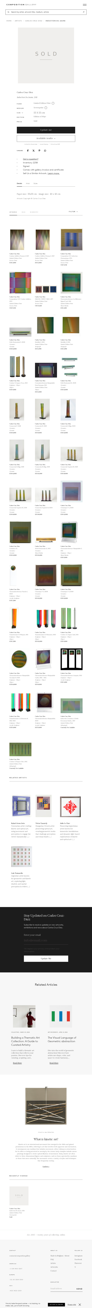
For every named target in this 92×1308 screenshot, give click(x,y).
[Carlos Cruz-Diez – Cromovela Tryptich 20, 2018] (20, 491)
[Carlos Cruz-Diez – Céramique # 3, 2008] (72, 575)
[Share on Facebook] (27, 150)
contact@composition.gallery (19, 1256)
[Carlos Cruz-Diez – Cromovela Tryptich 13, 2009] (46, 491)
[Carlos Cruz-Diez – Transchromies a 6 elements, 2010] (46, 618)
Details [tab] (19, 183)
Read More (17, 1063)
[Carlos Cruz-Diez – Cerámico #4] (20, 532)
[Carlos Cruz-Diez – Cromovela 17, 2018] (20, 410)
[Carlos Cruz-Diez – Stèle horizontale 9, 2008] (20, 326)
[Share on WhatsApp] (45, 150)
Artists (18, 21)
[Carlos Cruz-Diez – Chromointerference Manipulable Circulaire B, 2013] (20, 659)
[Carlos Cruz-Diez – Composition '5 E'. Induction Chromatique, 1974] (72, 240)
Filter (72, 211)
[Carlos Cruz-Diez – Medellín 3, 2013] (72, 326)
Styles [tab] (35, 183)
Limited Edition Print (42, 103)
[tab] (13, 213)
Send (80, 1289)
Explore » (46, 1167)
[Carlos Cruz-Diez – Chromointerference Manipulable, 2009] (46, 702)
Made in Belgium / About (59, 1256)
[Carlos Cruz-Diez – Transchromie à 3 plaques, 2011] (20, 618)
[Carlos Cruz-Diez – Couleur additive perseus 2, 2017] (46, 240)
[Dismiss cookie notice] (80, 1305)
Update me (46, 130)
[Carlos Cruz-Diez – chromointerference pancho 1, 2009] (20, 575)
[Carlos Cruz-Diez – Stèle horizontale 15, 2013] (46, 532)
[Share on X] (33, 150)
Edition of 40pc (40, 116)
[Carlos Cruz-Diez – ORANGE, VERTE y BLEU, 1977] (46, 283)
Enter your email (32, 935)
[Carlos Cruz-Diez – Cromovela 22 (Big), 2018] (46, 450)
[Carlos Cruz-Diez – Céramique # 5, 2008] (72, 491)
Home (9, 21)
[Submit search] (84, 12)
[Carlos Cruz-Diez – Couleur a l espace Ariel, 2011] (72, 618)
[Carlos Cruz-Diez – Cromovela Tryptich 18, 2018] (72, 450)
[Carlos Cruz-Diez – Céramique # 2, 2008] (46, 575)
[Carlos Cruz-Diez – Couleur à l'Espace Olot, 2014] (20, 745)
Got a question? (30, 159)
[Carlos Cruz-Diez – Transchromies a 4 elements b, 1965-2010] (20, 702)
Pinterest (78, 1263)
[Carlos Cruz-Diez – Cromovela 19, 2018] (46, 410)
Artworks (54, 1267)
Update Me (46, 958)
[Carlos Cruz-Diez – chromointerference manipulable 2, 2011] (72, 532)
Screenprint (38, 107)
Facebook (78, 1259)
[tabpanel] (42, 196)
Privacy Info (72, 1305)
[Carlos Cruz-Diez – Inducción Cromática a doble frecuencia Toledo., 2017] (72, 702)
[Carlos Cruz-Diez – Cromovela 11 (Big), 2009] (72, 410)
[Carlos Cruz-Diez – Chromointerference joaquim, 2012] (72, 659)
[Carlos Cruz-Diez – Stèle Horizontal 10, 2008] (72, 367)
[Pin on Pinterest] (39, 150)
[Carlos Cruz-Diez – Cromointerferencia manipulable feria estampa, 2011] (46, 367)
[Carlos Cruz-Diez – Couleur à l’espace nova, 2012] (20, 367)
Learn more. (54, 173)
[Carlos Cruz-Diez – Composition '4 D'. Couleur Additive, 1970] (20, 283)
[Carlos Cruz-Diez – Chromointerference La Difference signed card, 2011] (72, 283)
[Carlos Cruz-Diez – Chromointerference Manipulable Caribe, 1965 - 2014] (46, 659)
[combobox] (46, 12)
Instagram (78, 1256)
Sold (35, 121)
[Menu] (85, 4)
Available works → (46, 138)
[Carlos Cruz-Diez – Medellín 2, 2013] (46, 326)
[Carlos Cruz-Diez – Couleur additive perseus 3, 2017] (20, 240)
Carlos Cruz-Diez (33, 21)
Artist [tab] (28, 183)
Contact (53, 1271)
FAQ (52, 1259)
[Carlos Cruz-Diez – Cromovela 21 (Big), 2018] (20, 450)
